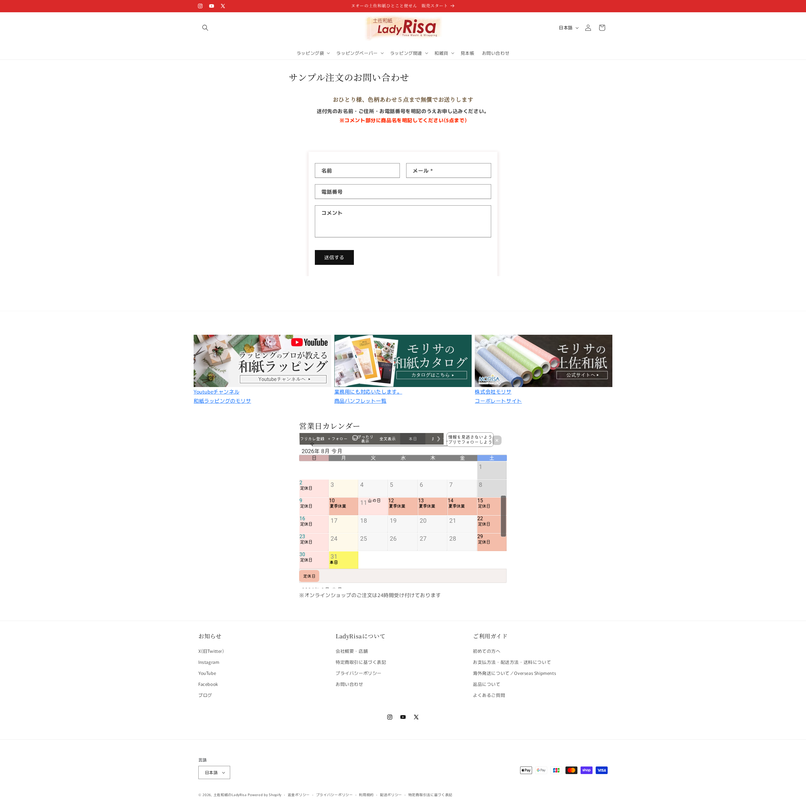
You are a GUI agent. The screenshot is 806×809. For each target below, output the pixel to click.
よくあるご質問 (489, 695)
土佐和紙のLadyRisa (230, 794)
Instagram (208, 662)
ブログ (205, 695)
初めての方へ (487, 651)
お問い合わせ (349, 684)
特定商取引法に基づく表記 (430, 794)
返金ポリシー (299, 794)
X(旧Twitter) (211, 651)
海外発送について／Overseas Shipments (514, 673)
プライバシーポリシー (359, 673)
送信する (334, 257)
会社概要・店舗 (352, 651)
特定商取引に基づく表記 (361, 662)
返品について (487, 684)
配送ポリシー (391, 794)
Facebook (208, 684)
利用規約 (366, 794)
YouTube (207, 673)
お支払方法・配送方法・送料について (512, 662)
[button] (205, 28)
